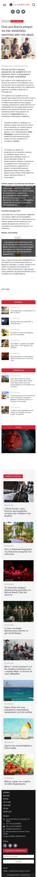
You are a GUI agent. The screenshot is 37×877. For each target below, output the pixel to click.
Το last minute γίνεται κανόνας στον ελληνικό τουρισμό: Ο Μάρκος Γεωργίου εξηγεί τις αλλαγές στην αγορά (22, 398)
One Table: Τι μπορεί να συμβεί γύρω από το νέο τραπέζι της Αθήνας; (22, 345)
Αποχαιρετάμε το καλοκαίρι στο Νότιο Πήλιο (22, 312)
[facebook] (13, 12)
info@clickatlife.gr (13, 829)
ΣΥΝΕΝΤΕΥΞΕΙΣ (18, 370)
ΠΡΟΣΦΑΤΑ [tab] (18, 302)
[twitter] (23, 12)
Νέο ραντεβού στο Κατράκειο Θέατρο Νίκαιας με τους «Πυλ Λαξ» (21, 358)
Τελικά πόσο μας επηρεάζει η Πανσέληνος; (21, 322)
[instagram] (18, 12)
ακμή (31, 83)
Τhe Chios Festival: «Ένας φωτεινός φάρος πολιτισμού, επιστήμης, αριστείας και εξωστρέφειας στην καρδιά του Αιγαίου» (22, 383)
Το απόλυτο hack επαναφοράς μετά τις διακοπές (21, 334)
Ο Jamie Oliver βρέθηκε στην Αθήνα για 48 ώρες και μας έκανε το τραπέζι (21, 412)
